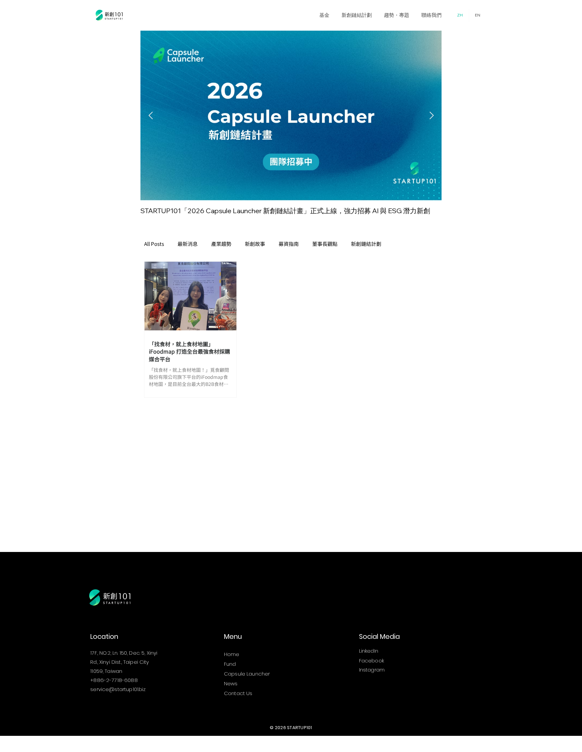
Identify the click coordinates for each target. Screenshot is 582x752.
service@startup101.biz (118, 689)
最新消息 (187, 244)
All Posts (154, 244)
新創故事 (255, 244)
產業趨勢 (221, 244)
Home (231, 654)
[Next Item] (431, 115)
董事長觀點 (324, 244)
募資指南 (289, 244)
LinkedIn (368, 650)
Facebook (371, 660)
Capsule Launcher (247, 673)
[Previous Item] (150, 115)
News (231, 683)
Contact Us (238, 693)
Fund (230, 663)
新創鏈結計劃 (366, 244)
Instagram (372, 669)
